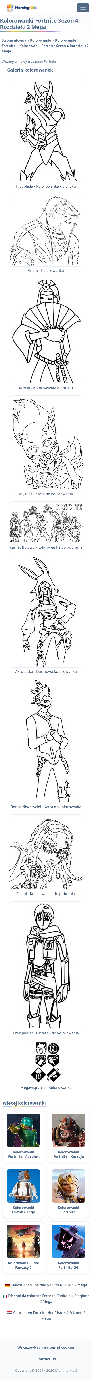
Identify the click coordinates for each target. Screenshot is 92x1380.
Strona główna (14, 40)
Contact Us (46, 1358)
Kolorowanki (41, 40)
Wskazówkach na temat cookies (46, 1347)
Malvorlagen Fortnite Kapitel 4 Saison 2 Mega (49, 1284)
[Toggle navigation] (83, 7)
